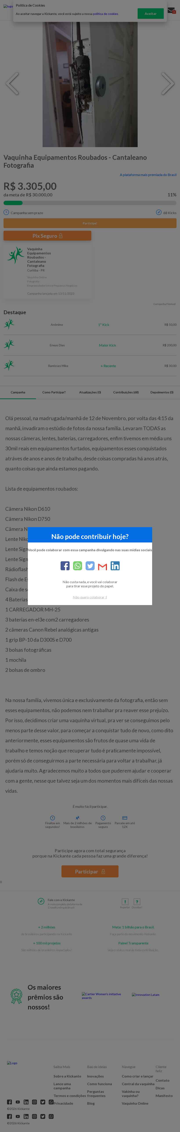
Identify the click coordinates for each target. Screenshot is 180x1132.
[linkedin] (113, 566)
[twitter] (88, 566)
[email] (101, 567)
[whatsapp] (76, 566)
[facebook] (65, 566)
